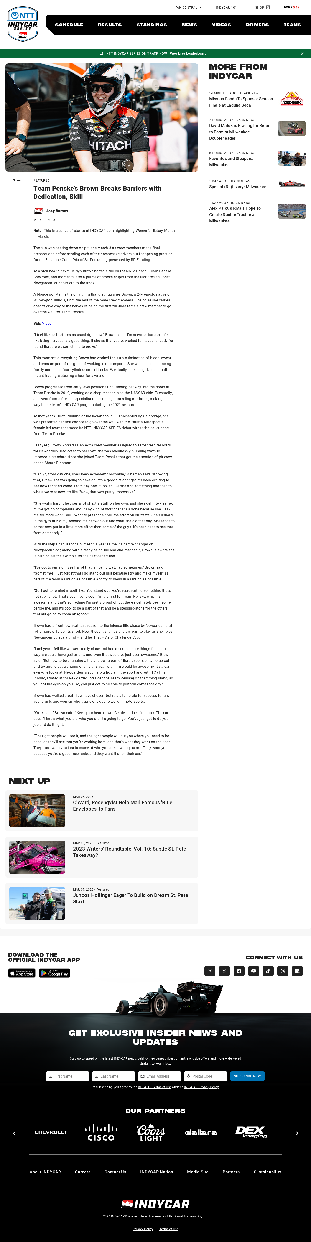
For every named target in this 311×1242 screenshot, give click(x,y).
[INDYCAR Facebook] (239, 971)
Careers (82, 1172)
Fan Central (186, 7)
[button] (14, 1133)
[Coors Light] (151, 1132)
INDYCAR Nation (156, 1172)
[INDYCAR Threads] (282, 971)
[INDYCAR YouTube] (253, 971)
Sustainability (268, 1172)
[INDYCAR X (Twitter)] (224, 971)
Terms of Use (168, 1229)
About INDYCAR (45, 1172)
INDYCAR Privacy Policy (201, 1087)
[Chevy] (51, 1132)
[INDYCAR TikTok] (268, 971)
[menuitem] (69, 24)
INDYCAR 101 (226, 7)
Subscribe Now (247, 1076)
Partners (231, 1172)
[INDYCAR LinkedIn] (297, 971)
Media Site (198, 1172)
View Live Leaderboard (188, 53)
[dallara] (201, 1132)
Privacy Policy (143, 1229)
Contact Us (115, 1172)
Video (46, 323)
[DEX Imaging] (251, 1132)
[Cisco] (101, 1132)
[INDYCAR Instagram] (209, 971)
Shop (259, 7)
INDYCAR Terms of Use (154, 1087)
